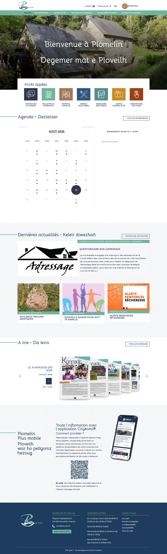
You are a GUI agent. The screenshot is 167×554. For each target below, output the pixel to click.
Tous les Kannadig (138, 344)
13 (56, 170)
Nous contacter (62, 532)
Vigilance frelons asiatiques (32, 317)
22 (76, 180)
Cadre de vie (60, 13)
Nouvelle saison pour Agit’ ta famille (82, 318)
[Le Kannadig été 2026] (73, 377)
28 (37, 151)
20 (57, 180)
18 (37, 180)
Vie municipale (41, 13)
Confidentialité (129, 524)
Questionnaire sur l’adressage (100, 249)
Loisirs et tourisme (131, 13)
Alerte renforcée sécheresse (121, 316)
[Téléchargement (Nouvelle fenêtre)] (49, 381)
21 (66, 180)
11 (37, 170)
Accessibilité (128, 528)
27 (57, 190)
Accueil (28, 13)
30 (57, 151)
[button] (20, 376)
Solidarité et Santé (106, 13)
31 (66, 151)
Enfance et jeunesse (81, 13)
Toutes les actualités (136, 236)
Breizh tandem (95, 550)
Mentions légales (130, 521)
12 (47, 170)
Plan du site (127, 531)
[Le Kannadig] (94, 377)
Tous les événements (137, 118)
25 (37, 190)
